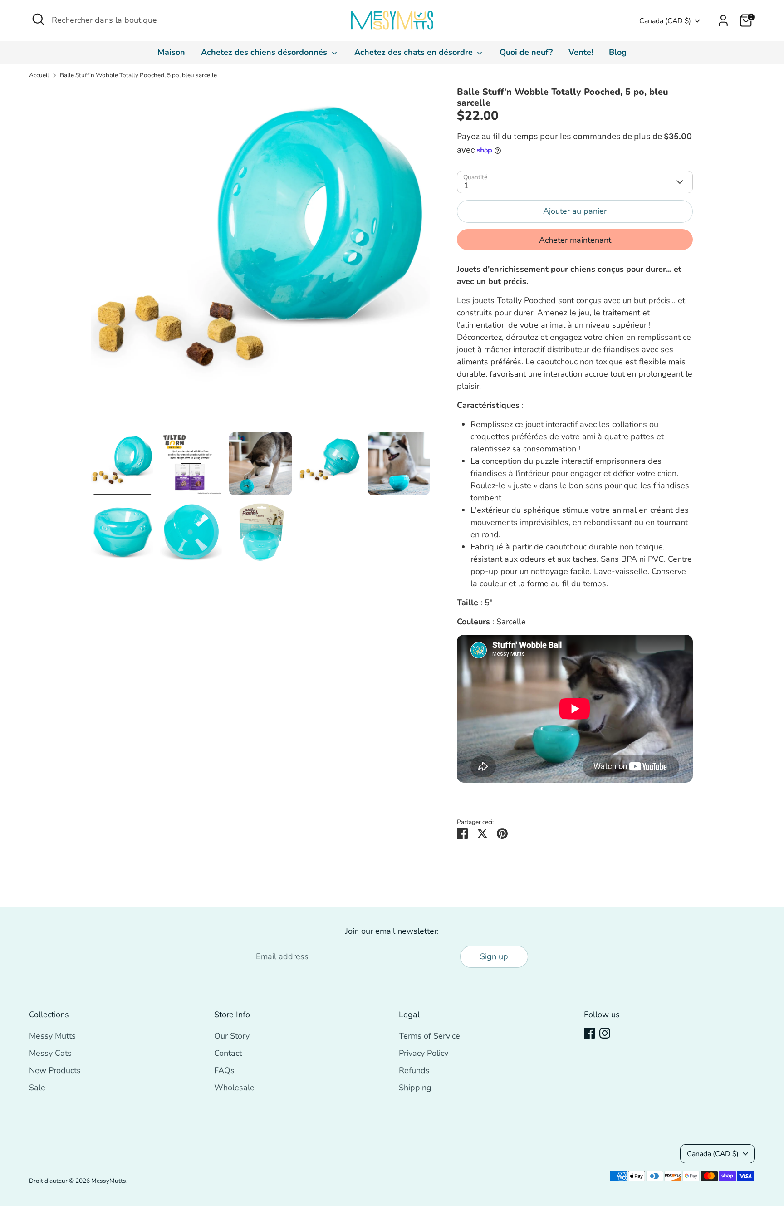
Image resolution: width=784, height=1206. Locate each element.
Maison (171, 52)
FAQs (224, 1070)
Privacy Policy (423, 1053)
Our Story (232, 1035)
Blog (618, 52)
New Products (55, 1070)
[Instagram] (604, 1033)
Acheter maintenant (575, 240)
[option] (260, 259)
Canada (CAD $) (665, 21)
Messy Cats (50, 1053)
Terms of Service (429, 1035)
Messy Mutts (52, 1035)
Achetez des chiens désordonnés (265, 52)
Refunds (414, 1070)
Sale (37, 1087)
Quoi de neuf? (526, 52)
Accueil (39, 75)
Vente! (580, 52)
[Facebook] (589, 1033)
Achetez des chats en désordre (414, 52)
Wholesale (234, 1087)
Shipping (415, 1087)
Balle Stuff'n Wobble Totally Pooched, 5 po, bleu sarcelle (138, 75)
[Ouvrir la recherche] (38, 19)
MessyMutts (108, 1181)
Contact (228, 1053)
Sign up (494, 956)
